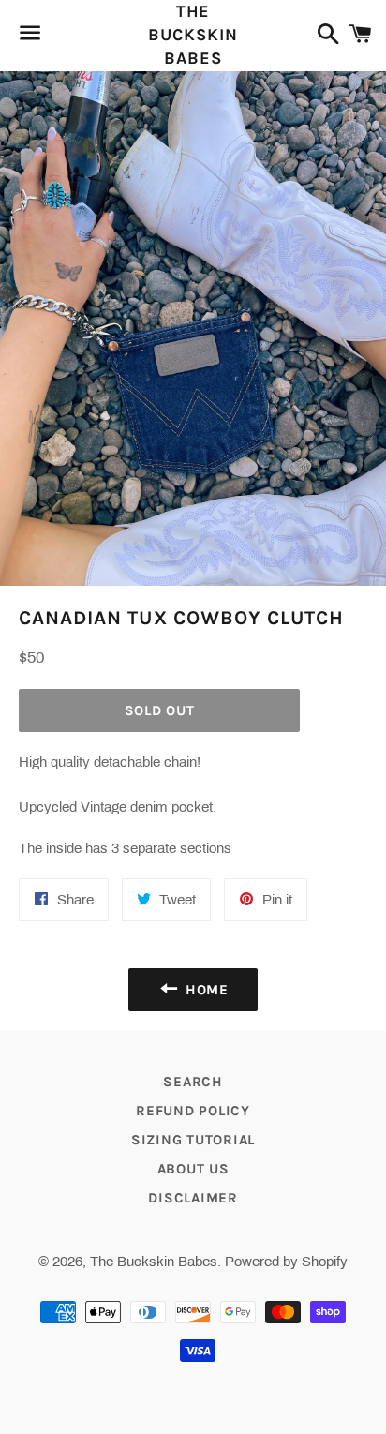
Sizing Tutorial (193, 1139)
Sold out (160, 710)
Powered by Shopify (286, 1261)
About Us (193, 1168)
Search (193, 1081)
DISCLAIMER (193, 1197)
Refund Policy (193, 1110)
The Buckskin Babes (192, 34)
